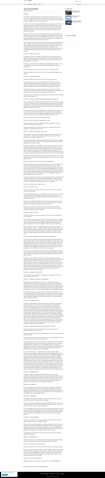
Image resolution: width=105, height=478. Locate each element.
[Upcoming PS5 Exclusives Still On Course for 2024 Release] (68, 22)
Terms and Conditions (44, 473)
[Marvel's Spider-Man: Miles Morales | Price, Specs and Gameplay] (68, 12)
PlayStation (35, 4)
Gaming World (29, 4)
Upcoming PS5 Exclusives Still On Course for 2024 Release (76, 21)
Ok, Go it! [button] (5, 474)
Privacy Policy (52, 473)
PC (41, 4)
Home (25, 4)
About (58, 473)
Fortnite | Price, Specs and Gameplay (76, 16)
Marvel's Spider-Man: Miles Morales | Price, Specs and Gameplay (76, 11)
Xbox (39, 4)
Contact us (62, 473)
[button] (80, 1)
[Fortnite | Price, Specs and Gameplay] (68, 17)
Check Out (10, 472)
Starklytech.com (43, 466)
